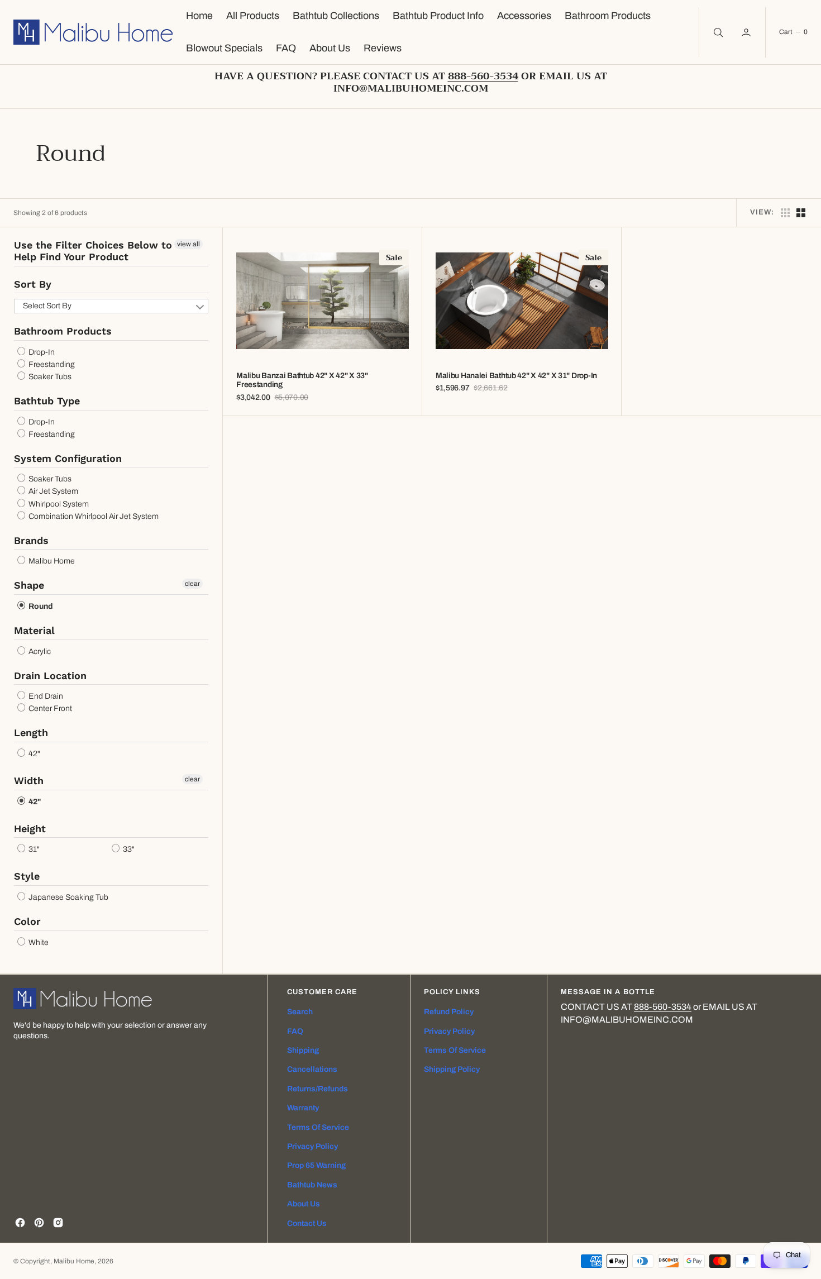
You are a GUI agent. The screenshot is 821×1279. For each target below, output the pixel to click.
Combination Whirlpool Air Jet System (93, 516)
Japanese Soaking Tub (67, 897)
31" (33, 849)
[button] (747, 32)
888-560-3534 (662, 1006)
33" (128, 849)
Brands (31, 540)
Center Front (49, 708)
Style (27, 876)
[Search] (717, 32)
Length (31, 732)
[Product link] (322, 301)
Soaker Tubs (49, 377)
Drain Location (50, 675)
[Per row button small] (801, 212)
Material (34, 630)
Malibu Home (51, 561)
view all (188, 244)
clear (192, 584)
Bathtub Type (47, 401)
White (38, 942)
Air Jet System (52, 492)
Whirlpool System (58, 504)
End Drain (45, 696)
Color (27, 921)
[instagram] (58, 1222)
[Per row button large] (785, 212)
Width (29, 780)
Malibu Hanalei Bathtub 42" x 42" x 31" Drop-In (516, 375)
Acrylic (39, 651)
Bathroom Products (63, 331)
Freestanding (51, 364)
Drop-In (41, 352)
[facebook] (20, 1222)
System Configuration (68, 458)
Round (40, 606)
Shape (29, 585)
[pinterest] (39, 1222)
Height (30, 828)
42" (33, 754)
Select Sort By (47, 306)
